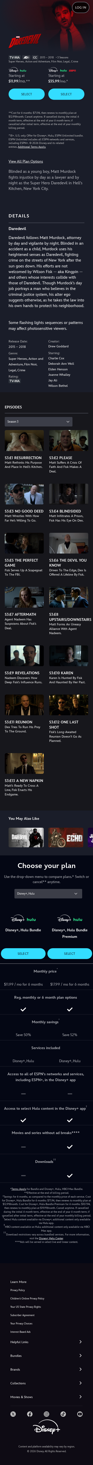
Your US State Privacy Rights (25, 1307)
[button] (46, 1342)
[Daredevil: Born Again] (26, 837)
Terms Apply (19, 1189)
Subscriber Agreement (22, 1315)
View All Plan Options (26, 161)
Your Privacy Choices (21, 1323)
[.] (13, 1414)
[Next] (85, 837)
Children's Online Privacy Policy (27, 1298)
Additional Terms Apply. (32, 146)
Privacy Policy (17, 1290)
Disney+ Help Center (51, 1238)
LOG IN (80, 7)
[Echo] (65, 837)
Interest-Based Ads (20, 1332)
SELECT (26, 94)
